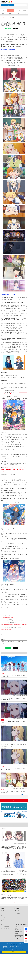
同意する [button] (14, 951)
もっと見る (14, 820)
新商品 (2, 924)
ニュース (10, 10)
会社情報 (16, 933)
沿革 (15, 938)
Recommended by (19, 794)
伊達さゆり (4, 643)
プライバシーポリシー (19, 935)
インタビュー (17, 10)
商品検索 (6, 5)
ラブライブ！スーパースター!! (15, 641)
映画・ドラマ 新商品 (5, 928)
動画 (3, 13)
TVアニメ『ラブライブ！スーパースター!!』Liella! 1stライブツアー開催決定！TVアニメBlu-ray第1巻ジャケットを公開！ (14, 469)
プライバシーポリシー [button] (6, 947)
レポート (24, 10)
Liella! (25, 641)
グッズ (24, 13)
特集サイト (3, 917)
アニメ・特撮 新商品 (5, 926)
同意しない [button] (14, 949)
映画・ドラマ (17, 913)
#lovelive (21, 620)
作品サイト (17, 910)
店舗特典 (17, 13)
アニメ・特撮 (17, 912)
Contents (2, 908)
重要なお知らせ (18, 929)
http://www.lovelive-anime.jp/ (7, 617)
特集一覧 (10, 13)
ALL (4, 10)
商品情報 (16, 928)
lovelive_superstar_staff (6, 629)
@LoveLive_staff (4, 620)
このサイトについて (18, 931)
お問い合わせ (17, 936)
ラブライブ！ (4, 641)
